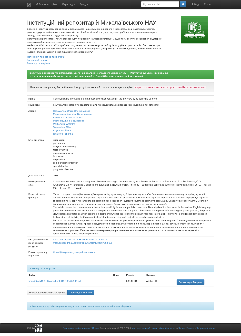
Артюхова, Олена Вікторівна (68, 117)
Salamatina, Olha (62, 127)
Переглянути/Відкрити (190, 282)
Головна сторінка (47, 4)
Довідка (84, 4)
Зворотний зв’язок (206, 328)
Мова (207, 4)
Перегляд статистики (81, 292)
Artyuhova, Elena (62, 130)
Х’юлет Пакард (186, 328)
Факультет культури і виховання (149, 72)
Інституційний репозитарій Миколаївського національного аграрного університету (78, 72)
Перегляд (67, 4)
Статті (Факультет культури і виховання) (119, 76)
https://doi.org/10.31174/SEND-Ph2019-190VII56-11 (80, 239)
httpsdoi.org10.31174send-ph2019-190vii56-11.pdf (55, 281)
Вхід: (197, 4)
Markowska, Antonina (64, 123)
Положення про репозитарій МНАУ (46, 56)
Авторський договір (37, 59)
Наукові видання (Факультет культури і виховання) (62, 76)
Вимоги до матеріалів (38, 63)
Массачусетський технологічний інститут (153, 328)
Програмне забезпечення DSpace (80, 328)
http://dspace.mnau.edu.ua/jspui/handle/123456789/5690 (82, 242)
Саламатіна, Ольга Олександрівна (71, 110)
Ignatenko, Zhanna (63, 133)
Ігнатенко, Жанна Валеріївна (68, 120)
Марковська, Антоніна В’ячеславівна (72, 114)
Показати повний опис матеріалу (47, 292)
